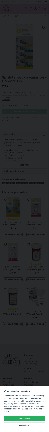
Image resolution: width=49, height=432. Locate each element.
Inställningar (24, 425)
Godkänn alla (24, 418)
